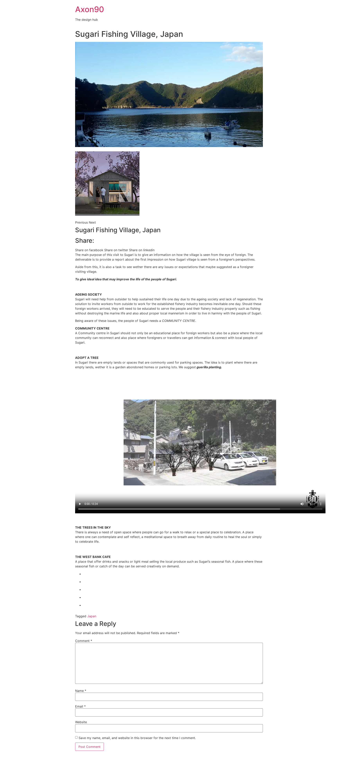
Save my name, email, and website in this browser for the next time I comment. (137, 737)
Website (81, 722)
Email (80, 706)
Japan (91, 616)
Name (80, 690)
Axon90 (89, 9)
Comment (83, 640)
